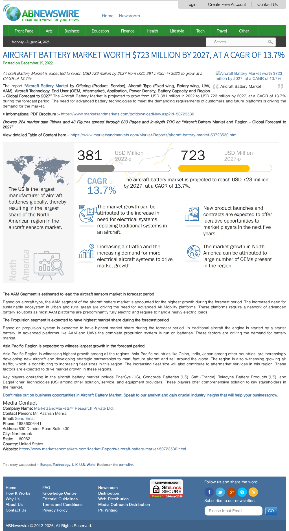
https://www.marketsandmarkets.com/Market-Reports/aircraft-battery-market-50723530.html (154, 135)
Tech (200, 31)
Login (191, 5)
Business (72, 31)
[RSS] (253, 492)
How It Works (18, 493)
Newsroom (129, 15)
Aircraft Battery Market (47, 86)
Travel (222, 31)
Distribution (108, 493)
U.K (75, 465)
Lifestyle (177, 31)
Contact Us (267, 5)
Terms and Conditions (62, 505)
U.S (82, 465)
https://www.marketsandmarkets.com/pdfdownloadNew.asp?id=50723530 (127, 114)
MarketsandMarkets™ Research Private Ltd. (74, 408)
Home (107, 15)
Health (152, 31)
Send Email (25, 418)
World (91, 465)
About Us (14, 505)
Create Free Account (227, 5)
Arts (49, 31)
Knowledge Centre (59, 493)
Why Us (12, 499)
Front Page (24, 31)
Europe (45, 465)
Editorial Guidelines (60, 499)
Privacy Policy (54, 510)
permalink (126, 465)
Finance (128, 31)
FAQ (46, 488)
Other (244, 31)
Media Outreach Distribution (124, 505)
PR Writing (107, 510)
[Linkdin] (231, 492)
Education (100, 31)
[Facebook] (209, 492)
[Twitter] (220, 492)
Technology (61, 465)
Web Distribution (113, 499)
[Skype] (242, 492)
